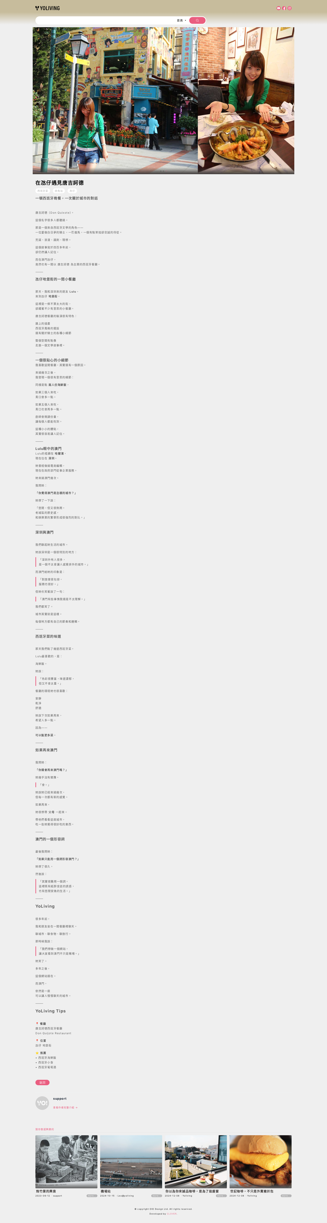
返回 (42, 1082)
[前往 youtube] (278, 8)
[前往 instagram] (289, 8)
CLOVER (172, 1213)
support (60, 1098)
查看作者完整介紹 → (65, 1107)
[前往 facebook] (283, 8)
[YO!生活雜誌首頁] (47, 8)
